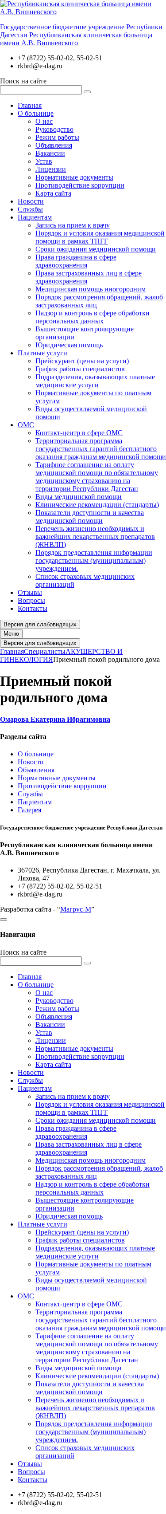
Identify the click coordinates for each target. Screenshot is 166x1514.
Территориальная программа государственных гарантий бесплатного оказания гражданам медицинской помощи (100, 448)
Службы (30, 209)
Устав (43, 161)
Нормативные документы (74, 177)
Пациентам (35, 217)
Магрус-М (75, 909)
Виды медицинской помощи (78, 496)
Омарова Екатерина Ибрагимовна (55, 719)
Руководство (54, 129)
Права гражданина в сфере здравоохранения (75, 261)
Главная (30, 105)
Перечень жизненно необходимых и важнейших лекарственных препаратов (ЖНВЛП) (95, 536)
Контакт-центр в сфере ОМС (79, 433)
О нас (44, 121)
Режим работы (57, 137)
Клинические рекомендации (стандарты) (97, 504)
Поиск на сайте (23, 81)
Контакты (32, 608)
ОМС (26, 425)
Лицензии (50, 169)
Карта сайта (53, 193)
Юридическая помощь (69, 345)
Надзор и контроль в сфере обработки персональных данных (92, 317)
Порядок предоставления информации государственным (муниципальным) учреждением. (93, 560)
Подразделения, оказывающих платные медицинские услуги (95, 381)
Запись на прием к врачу (72, 225)
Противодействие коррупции (79, 185)
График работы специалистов (80, 369)
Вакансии (50, 153)
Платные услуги (42, 353)
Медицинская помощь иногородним (90, 289)
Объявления (53, 145)
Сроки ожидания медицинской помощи (95, 249)
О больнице (36, 113)
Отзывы (30, 592)
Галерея (29, 810)
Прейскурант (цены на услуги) (82, 361)
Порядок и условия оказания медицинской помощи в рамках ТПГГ (100, 237)
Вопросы (31, 600)
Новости (31, 201)
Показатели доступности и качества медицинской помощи (89, 516)
